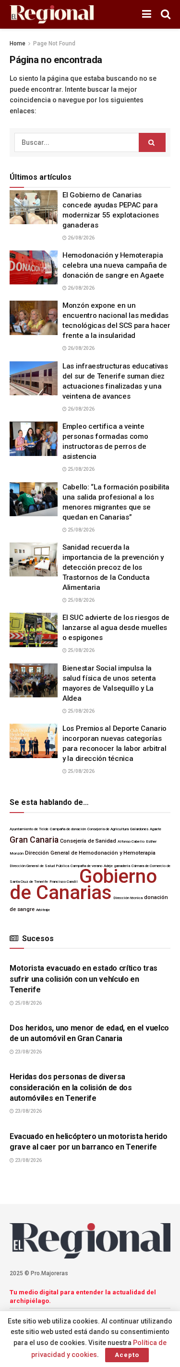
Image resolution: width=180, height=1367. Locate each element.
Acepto (127, 1354)
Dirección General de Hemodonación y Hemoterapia (90, 853)
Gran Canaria (34, 840)
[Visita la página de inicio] (52, 14)
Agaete (155, 829)
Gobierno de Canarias (83, 884)
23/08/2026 (28, 1051)
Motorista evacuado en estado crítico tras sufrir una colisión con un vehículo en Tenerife (83, 979)
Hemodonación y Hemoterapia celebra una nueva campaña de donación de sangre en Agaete (114, 265)
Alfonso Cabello (131, 841)
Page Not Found (54, 43)
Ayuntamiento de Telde (29, 829)
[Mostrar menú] (146, 14)
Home (17, 43)
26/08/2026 (81, 237)
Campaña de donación (68, 829)
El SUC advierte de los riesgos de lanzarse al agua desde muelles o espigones (115, 627)
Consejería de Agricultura (108, 829)
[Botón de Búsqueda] (165, 14)
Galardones (139, 829)
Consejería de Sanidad (88, 841)
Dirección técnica (128, 898)
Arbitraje (43, 910)
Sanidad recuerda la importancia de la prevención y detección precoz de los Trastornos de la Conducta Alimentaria (113, 567)
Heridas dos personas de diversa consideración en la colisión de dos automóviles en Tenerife (71, 1087)
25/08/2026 (81, 469)
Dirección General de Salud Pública (39, 866)
